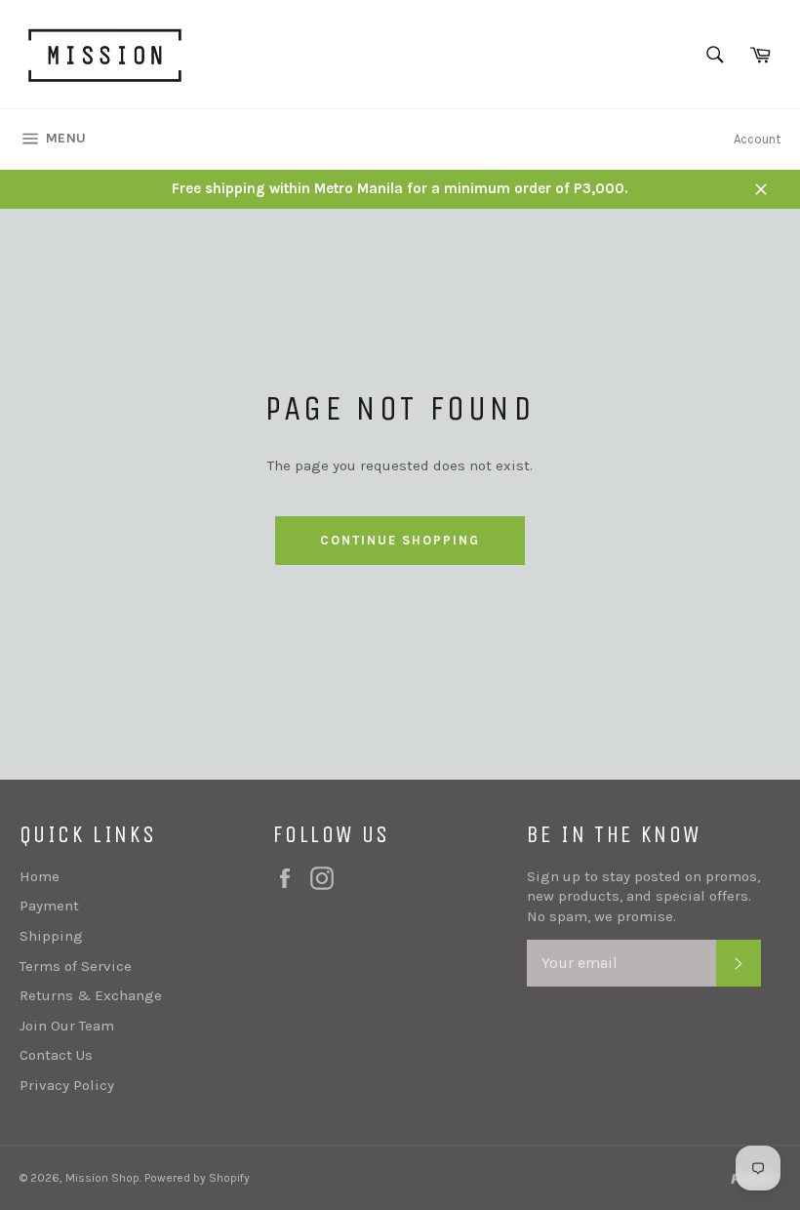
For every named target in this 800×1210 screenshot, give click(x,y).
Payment (49, 905)
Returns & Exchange (91, 995)
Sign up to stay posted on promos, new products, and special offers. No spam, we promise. (643, 896)
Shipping (51, 936)
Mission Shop (102, 1178)
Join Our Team (67, 1025)
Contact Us (56, 1055)
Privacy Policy (67, 1085)
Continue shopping (399, 540)
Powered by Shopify (197, 1178)
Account (757, 139)
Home (40, 876)
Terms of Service (76, 966)
